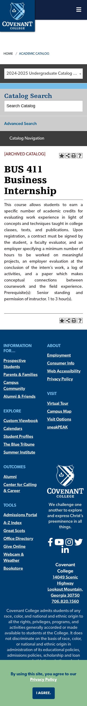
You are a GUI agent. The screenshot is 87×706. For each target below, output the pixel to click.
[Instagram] (69, 543)
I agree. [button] (43, 693)
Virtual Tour (57, 403)
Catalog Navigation (27, 139)
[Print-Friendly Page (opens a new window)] (73, 155)
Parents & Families (20, 374)
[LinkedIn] (65, 551)
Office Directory (18, 538)
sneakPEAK (57, 427)
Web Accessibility (64, 370)
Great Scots (14, 530)
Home (8, 53)
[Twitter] (78, 543)
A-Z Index (12, 522)
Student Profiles (18, 436)
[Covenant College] (17, 15)
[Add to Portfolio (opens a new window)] (61, 155)
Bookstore (13, 568)
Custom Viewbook (20, 420)
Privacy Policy (60, 378)
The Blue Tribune (19, 444)
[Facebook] (50, 543)
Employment (59, 355)
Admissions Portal (20, 514)
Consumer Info (60, 363)
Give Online (14, 546)
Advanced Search (20, 123)
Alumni (10, 476)
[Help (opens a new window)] (79, 155)
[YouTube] (59, 543)
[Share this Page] (67, 155)
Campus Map (59, 411)
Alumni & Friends (19, 396)
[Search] (77, 106)
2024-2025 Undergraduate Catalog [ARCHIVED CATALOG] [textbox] (44, 74)
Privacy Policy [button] (43, 680)
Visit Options (59, 419)
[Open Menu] (79, 11)
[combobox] (43, 73)
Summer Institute (19, 452)
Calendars (12, 428)
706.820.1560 (65, 601)
